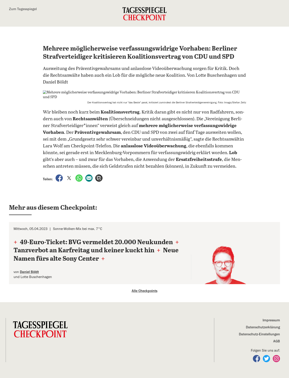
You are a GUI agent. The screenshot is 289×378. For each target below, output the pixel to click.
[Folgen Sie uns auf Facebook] (257, 358)
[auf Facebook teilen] (60, 177)
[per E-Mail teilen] (89, 177)
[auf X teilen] (69, 177)
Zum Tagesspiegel (23, 9)
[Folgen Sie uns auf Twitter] (267, 358)
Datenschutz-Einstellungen (259, 334)
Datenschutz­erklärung (263, 327)
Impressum (271, 320)
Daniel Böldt (29, 272)
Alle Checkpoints (144, 291)
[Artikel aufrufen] (99, 177)
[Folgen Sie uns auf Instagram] (276, 358)
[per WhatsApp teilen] (79, 177)
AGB (276, 341)
